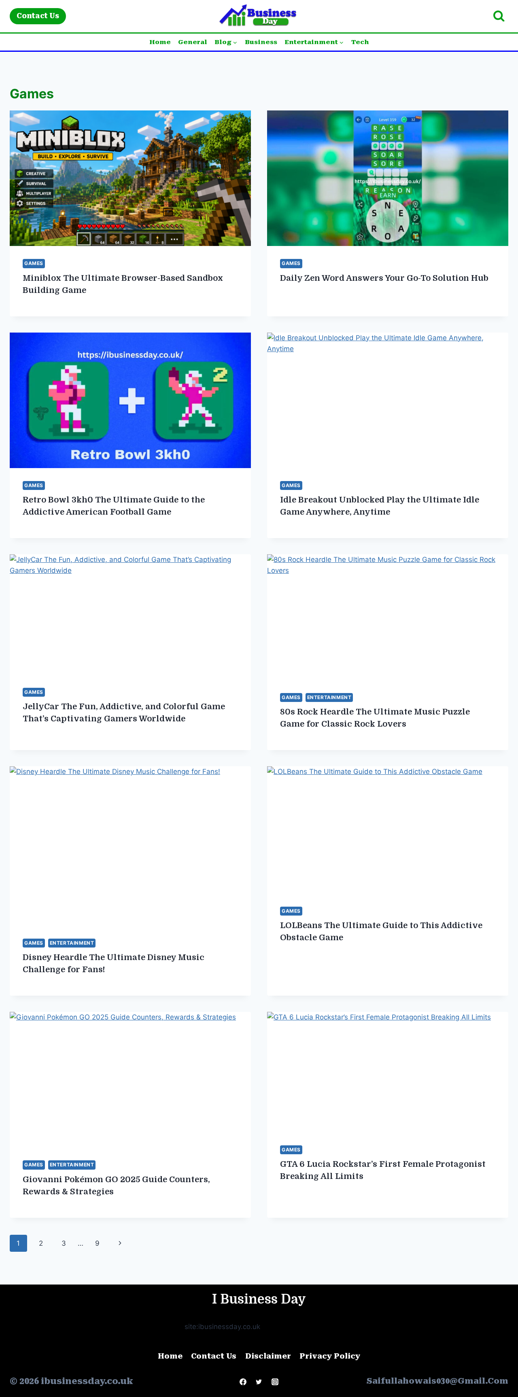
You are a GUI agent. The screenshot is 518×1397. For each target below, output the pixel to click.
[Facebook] (243, 1382)
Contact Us (38, 16)
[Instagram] (275, 1382)
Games (33, 263)
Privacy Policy (329, 1356)
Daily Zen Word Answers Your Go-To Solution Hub (384, 278)
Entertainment (329, 697)
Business (261, 42)
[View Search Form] (498, 16)
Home (160, 42)
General (192, 42)
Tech (360, 42)
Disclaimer (268, 1356)
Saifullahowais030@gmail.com (437, 1381)
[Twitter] (259, 1382)
